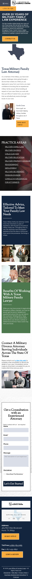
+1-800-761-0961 (8, 8)
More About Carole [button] (21, 124)
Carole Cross (20, 106)
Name (5, 426)
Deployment (11, 168)
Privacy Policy (23, 572)
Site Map (14, 572)
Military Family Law (14, 147)
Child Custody (12, 154)
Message (6, 453)
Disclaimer (7, 470)
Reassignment (12, 164)
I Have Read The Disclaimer (15, 474)
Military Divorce (13, 150)
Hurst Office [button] (10, 536)
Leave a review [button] (12, 554)
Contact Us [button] (10, 39)
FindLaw (16, 577)
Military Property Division (17, 161)
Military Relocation (14, 157)
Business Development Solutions (15, 575)
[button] (5, 3)
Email (6, 435)
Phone (5, 444)
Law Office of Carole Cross (17, 568)
